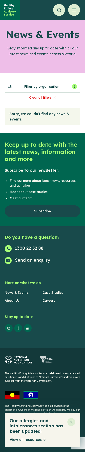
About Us (12, 301)
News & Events (16, 293)
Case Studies (52, 293)
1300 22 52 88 (29, 248)
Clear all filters (40, 97)
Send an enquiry (32, 260)
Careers (48, 301)
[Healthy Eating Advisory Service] (10, 10)
